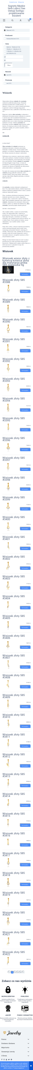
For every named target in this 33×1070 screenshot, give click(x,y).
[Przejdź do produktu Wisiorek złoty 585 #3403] (8, 585)
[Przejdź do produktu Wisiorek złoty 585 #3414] (8, 802)
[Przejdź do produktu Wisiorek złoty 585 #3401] (8, 545)
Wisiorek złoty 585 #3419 (13, 893)
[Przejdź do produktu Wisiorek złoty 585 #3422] (8, 961)
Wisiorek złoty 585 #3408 (13, 676)
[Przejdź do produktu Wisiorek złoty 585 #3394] (8, 407)
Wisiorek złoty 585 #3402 (13, 557)
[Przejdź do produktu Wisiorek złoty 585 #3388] (8, 288)
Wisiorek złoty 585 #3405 (13, 617)
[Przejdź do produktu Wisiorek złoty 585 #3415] (8, 822)
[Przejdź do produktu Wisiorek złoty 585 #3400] (8, 526)
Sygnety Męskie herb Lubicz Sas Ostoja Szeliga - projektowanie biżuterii (16, 11)
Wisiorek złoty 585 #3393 (13, 380)
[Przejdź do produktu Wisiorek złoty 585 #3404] (8, 605)
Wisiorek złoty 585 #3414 (13, 795)
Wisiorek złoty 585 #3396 (13, 439)
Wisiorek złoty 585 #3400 (13, 518)
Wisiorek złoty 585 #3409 (13, 696)
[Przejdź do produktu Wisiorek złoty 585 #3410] (8, 723)
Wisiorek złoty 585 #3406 (13, 637)
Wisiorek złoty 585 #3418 (13, 874)
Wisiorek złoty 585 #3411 (13, 735)
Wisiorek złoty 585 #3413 (13, 775)
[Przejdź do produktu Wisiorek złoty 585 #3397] (8, 466)
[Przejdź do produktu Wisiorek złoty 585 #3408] (8, 684)
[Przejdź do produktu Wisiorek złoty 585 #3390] (8, 328)
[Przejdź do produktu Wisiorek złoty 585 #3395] (8, 427)
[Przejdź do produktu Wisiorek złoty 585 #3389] (8, 308)
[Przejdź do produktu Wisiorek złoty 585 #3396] (8, 447)
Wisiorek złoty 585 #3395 (13, 419)
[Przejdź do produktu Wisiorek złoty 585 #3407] (8, 664)
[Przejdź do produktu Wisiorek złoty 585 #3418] (8, 881)
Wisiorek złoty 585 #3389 (13, 300)
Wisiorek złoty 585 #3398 (13, 478)
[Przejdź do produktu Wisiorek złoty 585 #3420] (8, 921)
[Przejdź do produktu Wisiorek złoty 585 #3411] (8, 743)
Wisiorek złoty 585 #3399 (13, 498)
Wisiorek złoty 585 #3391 (13, 340)
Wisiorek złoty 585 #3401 (13, 538)
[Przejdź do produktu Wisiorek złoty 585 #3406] (8, 644)
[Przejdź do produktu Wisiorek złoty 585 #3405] (8, 624)
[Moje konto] (21, 20)
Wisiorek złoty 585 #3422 (13, 953)
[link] (16, 30)
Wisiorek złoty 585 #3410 (13, 716)
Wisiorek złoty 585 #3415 (13, 814)
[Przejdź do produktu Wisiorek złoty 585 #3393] (8, 387)
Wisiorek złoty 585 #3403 (13, 577)
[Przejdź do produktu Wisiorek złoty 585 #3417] (8, 862)
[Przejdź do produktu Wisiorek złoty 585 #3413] (8, 783)
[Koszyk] (29, 20)
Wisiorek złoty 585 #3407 (13, 656)
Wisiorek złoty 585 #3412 (13, 755)
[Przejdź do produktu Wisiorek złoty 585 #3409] (8, 704)
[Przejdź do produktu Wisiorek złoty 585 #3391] (8, 348)
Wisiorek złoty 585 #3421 (13, 933)
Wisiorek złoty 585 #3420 (13, 913)
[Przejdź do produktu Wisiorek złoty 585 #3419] (8, 901)
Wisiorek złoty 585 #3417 (13, 854)
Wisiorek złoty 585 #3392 (13, 360)
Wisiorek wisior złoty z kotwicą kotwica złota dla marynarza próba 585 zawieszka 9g (16, 262)
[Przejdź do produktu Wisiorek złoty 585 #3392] (8, 367)
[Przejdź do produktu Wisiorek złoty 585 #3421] (8, 941)
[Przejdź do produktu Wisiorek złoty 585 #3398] (8, 486)
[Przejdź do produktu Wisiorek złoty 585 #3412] (8, 763)
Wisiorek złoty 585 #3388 (13, 281)
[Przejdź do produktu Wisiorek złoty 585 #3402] (8, 565)
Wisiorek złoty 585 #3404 (13, 597)
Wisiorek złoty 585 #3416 (13, 834)
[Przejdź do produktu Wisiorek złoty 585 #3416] (8, 842)
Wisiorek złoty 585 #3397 (13, 459)
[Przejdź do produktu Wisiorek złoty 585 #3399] (8, 506)
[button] (4, 20)
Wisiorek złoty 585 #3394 (13, 399)
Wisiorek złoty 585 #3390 (13, 320)
